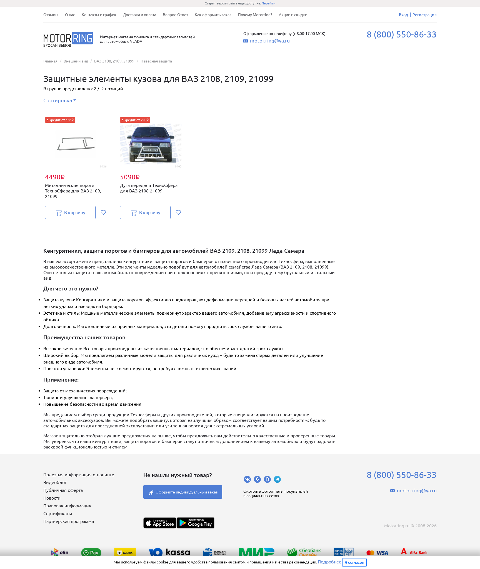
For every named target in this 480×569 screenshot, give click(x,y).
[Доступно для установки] (195, 522)
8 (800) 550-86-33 (402, 34)
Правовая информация (67, 505)
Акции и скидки (293, 14)
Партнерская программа (68, 521)
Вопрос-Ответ (175, 14)
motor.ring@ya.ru (270, 40)
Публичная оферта (63, 490)
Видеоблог (55, 482)
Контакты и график (99, 14)
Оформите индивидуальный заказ (187, 492)
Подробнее (329, 561)
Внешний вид (76, 61)
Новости (52, 497)
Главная (50, 61)
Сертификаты (57, 513)
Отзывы (50, 14)
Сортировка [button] (57, 100)
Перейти (268, 3)
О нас (70, 14)
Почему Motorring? (255, 14)
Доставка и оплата (139, 14)
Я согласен (354, 562)
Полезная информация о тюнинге (78, 474)
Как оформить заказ (213, 14)
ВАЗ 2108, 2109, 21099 (114, 61)
